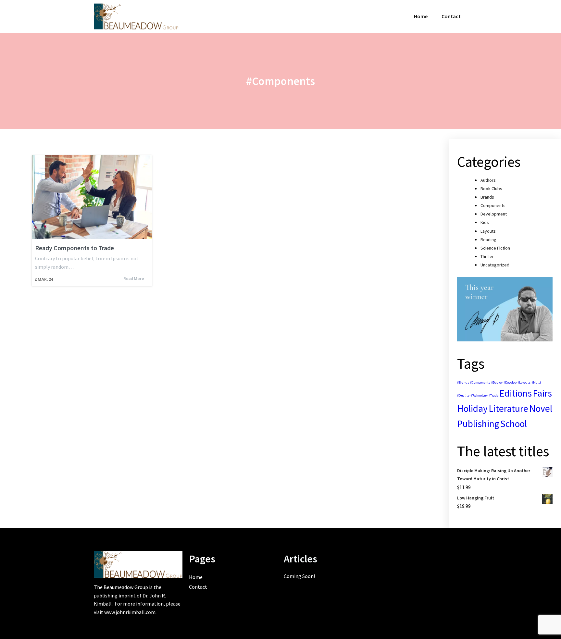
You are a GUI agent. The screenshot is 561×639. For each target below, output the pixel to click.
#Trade (493, 395)
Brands (487, 197)
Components (492, 205)
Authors (488, 180)
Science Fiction (495, 248)
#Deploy (497, 382)
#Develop (510, 382)
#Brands (463, 382)
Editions (515, 393)
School (513, 424)
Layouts (488, 231)
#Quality (463, 395)
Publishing (478, 424)
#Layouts (523, 382)
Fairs (542, 393)
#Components (480, 382)
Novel (540, 408)
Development (493, 214)
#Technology (479, 395)
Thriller (487, 256)
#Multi (536, 382)
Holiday (472, 408)
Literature (508, 408)
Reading (488, 239)
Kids (484, 222)
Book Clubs (491, 188)
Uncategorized (494, 265)
